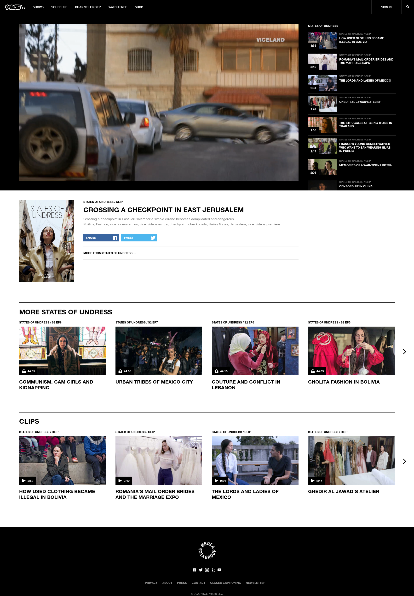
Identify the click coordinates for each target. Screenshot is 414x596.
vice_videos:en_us (124, 224)
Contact (198, 583)
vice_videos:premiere (264, 224)
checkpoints (197, 224)
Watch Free (118, 7)
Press (182, 583)
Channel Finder (88, 7)
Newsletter (255, 583)
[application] (159, 102)
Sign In (386, 7)
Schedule (59, 7)
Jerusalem (238, 224)
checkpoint (178, 224)
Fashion (102, 224)
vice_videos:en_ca (154, 224)
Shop (139, 7)
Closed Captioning (225, 583)
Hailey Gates (218, 224)
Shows (38, 7)
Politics (88, 224)
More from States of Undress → (109, 253)
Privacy (151, 583)
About (167, 583)
